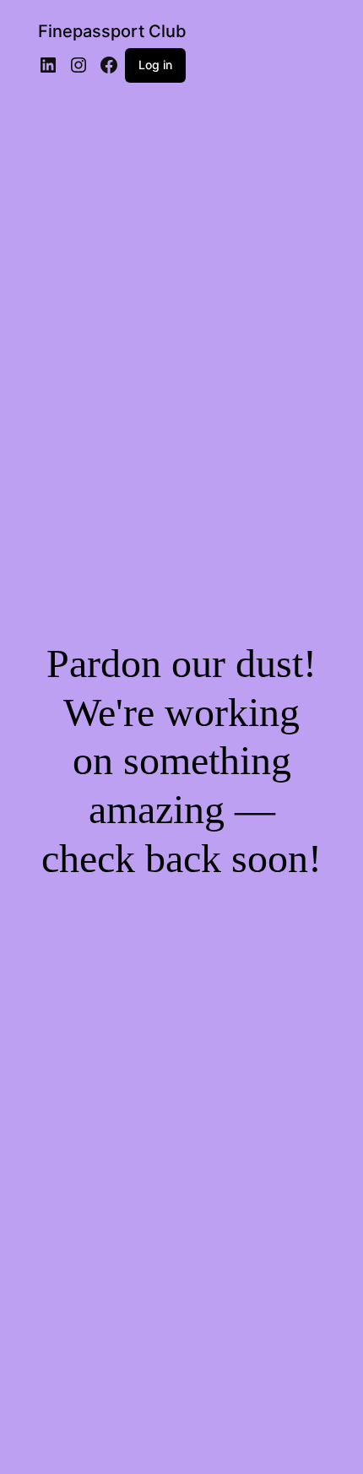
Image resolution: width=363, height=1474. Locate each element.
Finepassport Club (112, 31)
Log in (155, 64)
